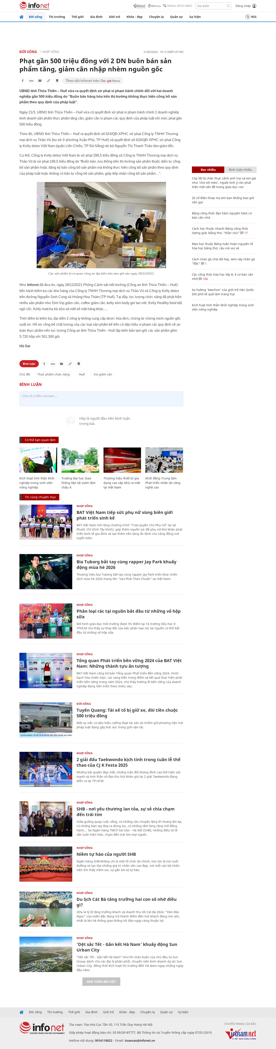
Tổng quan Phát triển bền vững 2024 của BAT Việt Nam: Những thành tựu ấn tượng (129, 663)
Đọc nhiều (208, 170)
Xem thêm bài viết (101, 982)
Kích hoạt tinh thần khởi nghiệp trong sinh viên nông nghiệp (36, 482)
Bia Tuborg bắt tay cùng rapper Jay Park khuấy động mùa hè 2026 (126, 564)
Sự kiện (195, 17)
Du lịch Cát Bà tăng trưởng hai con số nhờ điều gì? (127, 902)
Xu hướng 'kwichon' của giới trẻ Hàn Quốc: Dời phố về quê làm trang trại (223, 292)
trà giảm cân (103, 374)
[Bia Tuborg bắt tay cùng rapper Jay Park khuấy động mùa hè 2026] (45, 571)
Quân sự (176, 17)
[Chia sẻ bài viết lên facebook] (22, 80)
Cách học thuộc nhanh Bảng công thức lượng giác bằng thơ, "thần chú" (220, 230)
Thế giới (78, 17)
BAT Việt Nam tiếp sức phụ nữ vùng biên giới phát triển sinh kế (125, 515)
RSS (254, 17)
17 (245, 233)
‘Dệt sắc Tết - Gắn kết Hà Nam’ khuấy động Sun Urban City (127, 947)
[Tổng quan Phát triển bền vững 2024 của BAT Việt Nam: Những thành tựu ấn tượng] (45, 670)
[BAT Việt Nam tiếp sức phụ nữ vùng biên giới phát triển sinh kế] (45, 522)
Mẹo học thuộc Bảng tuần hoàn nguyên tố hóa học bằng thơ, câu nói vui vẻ (222, 246)
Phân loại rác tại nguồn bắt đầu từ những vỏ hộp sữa (129, 614)
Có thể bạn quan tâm (40, 440)
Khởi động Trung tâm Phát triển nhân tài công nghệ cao (162, 482)
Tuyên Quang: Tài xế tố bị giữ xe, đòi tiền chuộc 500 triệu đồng (127, 713)
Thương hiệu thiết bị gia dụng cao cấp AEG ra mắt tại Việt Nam (122, 482)
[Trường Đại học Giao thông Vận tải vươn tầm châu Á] (80, 460)
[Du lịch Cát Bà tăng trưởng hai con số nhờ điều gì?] (45, 909)
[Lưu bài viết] (57, 80)
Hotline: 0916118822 (179, 6)
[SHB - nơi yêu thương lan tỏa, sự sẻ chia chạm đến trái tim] (45, 818)
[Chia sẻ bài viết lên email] (40, 80)
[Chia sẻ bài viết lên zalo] (31, 80)
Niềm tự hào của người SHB (106, 854)
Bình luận (29, 364)
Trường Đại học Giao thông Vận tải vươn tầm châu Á (78, 482)
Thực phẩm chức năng (53, 374)
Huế (82, 374)
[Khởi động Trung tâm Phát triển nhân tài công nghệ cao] (164, 460)
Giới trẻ (114, 17)
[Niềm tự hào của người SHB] (45, 864)
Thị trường (57, 17)
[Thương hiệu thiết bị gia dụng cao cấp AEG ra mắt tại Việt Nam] (122, 460)
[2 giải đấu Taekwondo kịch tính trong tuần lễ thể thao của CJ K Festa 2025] (45, 769)
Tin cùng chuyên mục (40, 497)
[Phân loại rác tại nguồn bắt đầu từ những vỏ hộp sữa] (45, 621)
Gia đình (96, 17)
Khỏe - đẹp (135, 17)
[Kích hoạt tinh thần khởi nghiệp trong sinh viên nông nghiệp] (38, 460)
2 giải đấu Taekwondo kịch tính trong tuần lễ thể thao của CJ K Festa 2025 (128, 762)
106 (205, 279)
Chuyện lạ (156, 17)
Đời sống (35, 17)
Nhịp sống (50, 52)
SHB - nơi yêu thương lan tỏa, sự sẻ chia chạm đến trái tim (126, 811)
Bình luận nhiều (240, 170)
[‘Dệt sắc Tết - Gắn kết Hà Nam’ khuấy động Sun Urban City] (45, 954)
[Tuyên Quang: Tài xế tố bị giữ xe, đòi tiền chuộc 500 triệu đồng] (45, 720)
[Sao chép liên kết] (48, 80)
